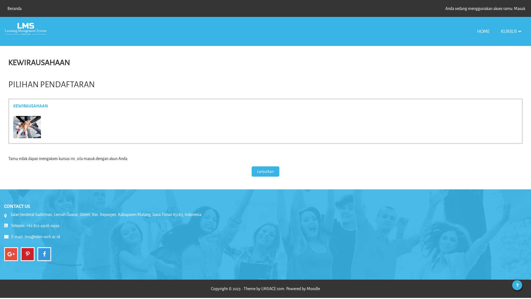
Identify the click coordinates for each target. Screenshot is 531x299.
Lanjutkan (265, 171)
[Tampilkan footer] (517, 285)
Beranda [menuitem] (14, 8)
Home (483, 31)
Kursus (509, 31)
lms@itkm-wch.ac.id (42, 236)
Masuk (519, 8)
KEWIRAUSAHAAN (30, 106)
